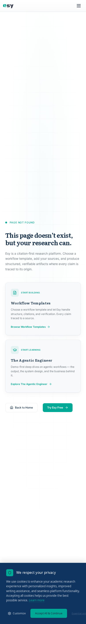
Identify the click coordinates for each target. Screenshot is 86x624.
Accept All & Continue (48, 613)
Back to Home (24, 407)
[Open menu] (79, 6)
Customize (19, 613)
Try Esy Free (55, 407)
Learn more (37, 600)
